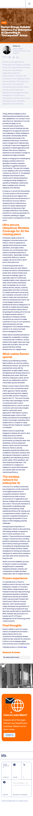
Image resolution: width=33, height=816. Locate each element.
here (25, 647)
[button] (29, 3)
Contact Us (9, 735)
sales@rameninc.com (6, 765)
